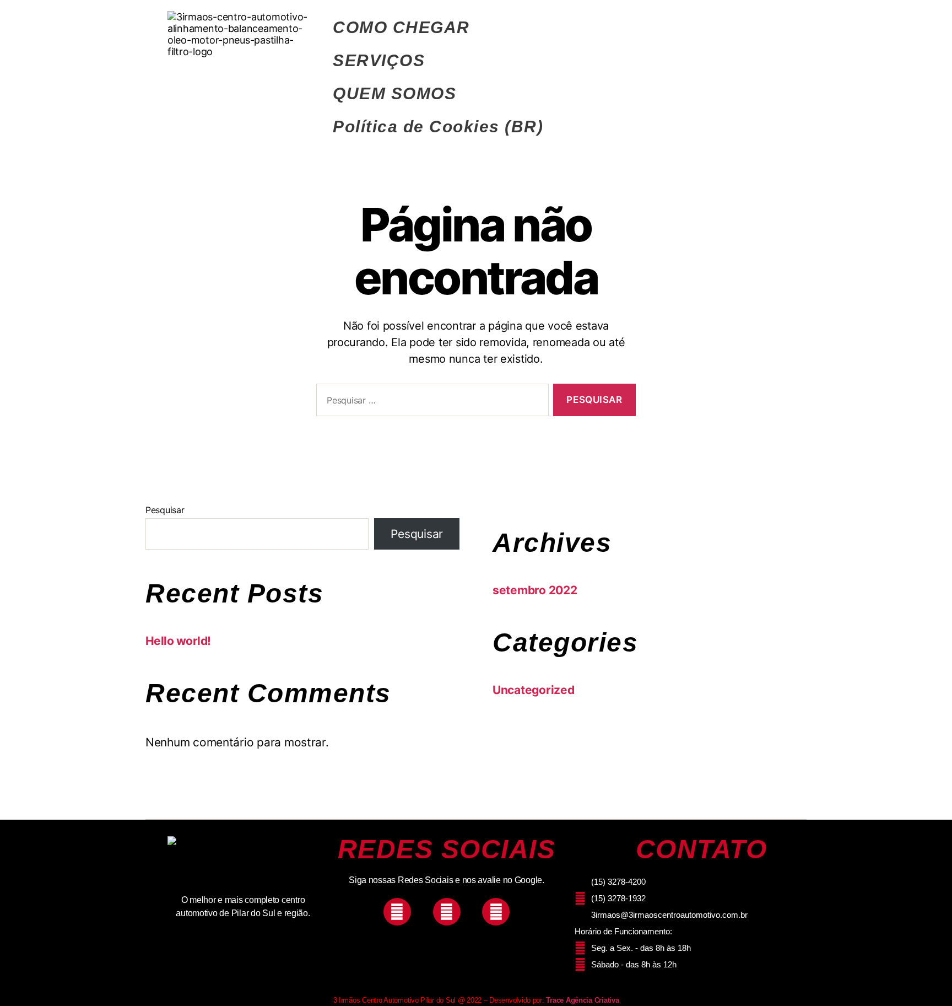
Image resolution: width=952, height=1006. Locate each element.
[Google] (496, 912)
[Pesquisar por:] (430, 402)
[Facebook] (447, 912)
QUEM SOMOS (394, 93)
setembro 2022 (535, 590)
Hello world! (178, 641)
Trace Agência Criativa (582, 1000)
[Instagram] (397, 912)
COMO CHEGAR (401, 27)
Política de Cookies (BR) (438, 126)
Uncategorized (534, 690)
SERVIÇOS (379, 60)
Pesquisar (165, 509)
